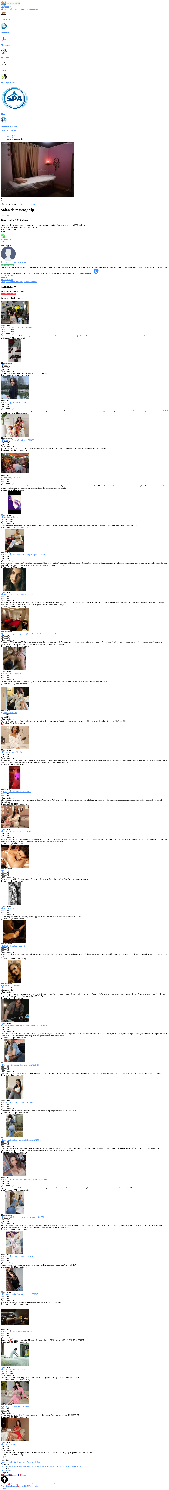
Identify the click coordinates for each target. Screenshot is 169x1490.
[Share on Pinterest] (6, 278)
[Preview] (2, 327)
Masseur (26, 1466)
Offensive (33, 282)
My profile (23, 1486)
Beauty (31, 1466)
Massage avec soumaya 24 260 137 (16, 1407)
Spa (48, 1466)
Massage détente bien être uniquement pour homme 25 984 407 (26, 1179)
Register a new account (46, 1484)
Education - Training (8, 131)
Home (3, 1462)
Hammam (4, 1466)
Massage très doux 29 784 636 (14, 1369)
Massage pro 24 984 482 (12, 673)
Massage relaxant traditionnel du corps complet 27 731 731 (24, 555)
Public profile (33, 1486)
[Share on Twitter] (4, 278)
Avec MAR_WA (9, 908)
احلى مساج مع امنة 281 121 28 (14, 946)
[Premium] (2, 686)
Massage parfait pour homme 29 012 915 (18, 1102)
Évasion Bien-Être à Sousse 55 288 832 (17, 327)
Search (8, 1462)
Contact (14, 1462)
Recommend (9, 275)
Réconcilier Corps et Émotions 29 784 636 (18, 440)
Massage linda (8, 871)
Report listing (8, 280)
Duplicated (19, 282)
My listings (7, 1486)
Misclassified (10, 282)
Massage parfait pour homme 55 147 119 (18, 1257)
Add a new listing (33, 1462)
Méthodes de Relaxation (12, 986)
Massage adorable (9, 1444)
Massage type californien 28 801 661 (16, 403)
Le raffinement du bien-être (13, 752)
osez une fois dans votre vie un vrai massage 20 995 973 (23, 1217)
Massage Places (40, 1466)
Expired (27, 282)
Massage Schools (56, 1466)
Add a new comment (8, 294)
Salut (5, 365)
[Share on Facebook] (2, 278)
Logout (3, 1488)
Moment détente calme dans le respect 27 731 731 (21, 1065)
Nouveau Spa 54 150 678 (12, 478)
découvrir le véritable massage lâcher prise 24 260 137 (22, 1140)
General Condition (7, 1470)
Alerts (14, 1486)
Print (2, 275)
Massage (12, 1466)
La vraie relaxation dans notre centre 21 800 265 (20, 1294)
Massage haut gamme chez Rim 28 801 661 (19, 831)
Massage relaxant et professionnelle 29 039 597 (20, 1332)
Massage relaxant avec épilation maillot (17, 792)
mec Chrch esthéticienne (12, 517)
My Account (21, 1462)
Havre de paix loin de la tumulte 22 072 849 (19, 594)
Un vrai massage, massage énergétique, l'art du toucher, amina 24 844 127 (30, 634)
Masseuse (18, 1466)
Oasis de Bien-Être (10, 713)
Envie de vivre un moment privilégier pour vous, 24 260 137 (25, 1025)
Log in (34, 1484)
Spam (3, 282)
